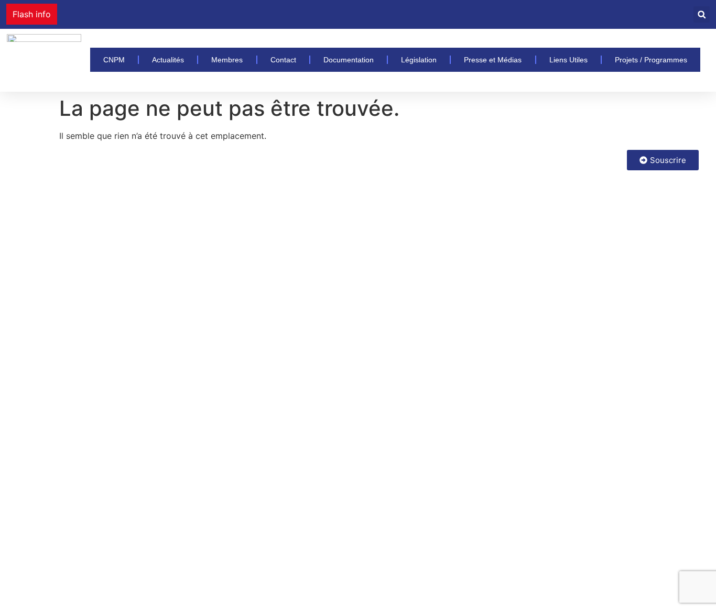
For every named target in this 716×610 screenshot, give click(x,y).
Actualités (168, 60)
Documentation (348, 60)
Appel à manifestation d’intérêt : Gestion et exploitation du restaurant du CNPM (221, 14)
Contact (283, 60)
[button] (701, 14)
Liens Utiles (568, 60)
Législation (419, 60)
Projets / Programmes (651, 60)
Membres (227, 60)
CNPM (114, 60)
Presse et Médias (493, 60)
